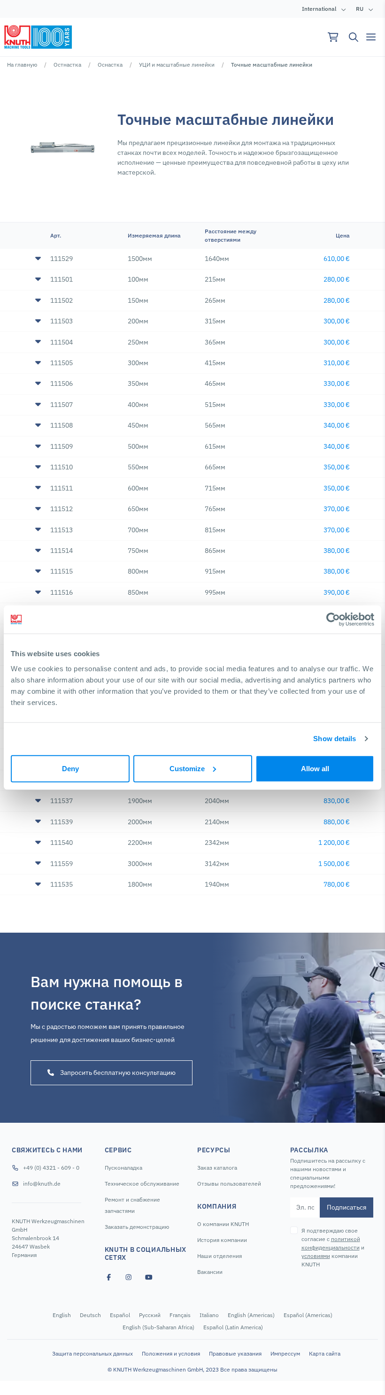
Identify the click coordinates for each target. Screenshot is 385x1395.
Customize (187, 768)
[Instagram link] (129, 1278)
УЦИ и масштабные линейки (177, 64)
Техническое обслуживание (142, 1183)
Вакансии (210, 1271)
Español (120, 1314)
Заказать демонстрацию (137, 1226)
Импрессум (285, 1353)
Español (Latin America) (233, 1327)
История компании (222, 1239)
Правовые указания (235, 1353)
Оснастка (110, 64)
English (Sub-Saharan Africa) (158, 1327)
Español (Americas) (308, 1314)
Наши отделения (219, 1255)
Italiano (209, 1314)
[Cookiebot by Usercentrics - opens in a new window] (333, 620)
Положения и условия (171, 1353)
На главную (22, 64)
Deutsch (90, 1314)
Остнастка (67, 64)
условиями (315, 1255)
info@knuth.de (42, 1183)
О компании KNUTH (223, 1223)
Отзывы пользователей (229, 1183)
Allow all (315, 768)
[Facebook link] (109, 1278)
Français (180, 1314)
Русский (150, 1314)
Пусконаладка (123, 1167)
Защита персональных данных (92, 1353)
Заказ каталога (217, 1167)
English (62, 1314)
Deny (70, 768)
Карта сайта (324, 1353)
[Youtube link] (149, 1278)
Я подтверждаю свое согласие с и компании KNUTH (332, 1247)
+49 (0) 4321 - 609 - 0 (51, 1167)
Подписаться (346, 1207)
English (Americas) (251, 1314)
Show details (334, 739)
